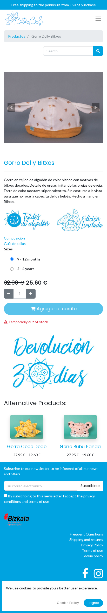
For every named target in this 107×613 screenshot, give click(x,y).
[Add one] (31, 293)
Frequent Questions (86, 534)
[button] (11, 107)
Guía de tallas (15, 243)
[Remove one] (9, 293)
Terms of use (92, 550)
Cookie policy (92, 556)
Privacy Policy (92, 545)
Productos (16, 36)
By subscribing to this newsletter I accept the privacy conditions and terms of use (49, 499)
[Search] (98, 51)
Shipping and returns (86, 539)
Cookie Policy (68, 603)
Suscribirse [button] (90, 485)
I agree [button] (93, 603)
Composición (14, 238)
